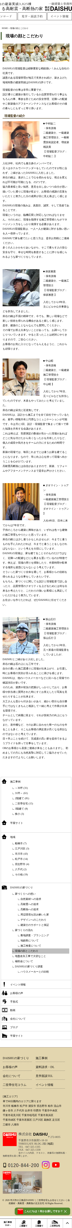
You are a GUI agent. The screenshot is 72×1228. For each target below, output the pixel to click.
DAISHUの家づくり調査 (29, 966)
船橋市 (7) (21, 843)
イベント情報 (18, 984)
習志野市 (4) (22, 864)
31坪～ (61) (21, 793)
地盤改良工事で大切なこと (30, 956)
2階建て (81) (22, 798)
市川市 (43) (21, 853)
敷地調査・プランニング (34, 935)
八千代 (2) (21, 869)
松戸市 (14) (21, 859)
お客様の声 (16, 993)
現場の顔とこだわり (24, 36)
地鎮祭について (29, 940)
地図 (50, 1143)
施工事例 (15, 781)
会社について (18, 1018)
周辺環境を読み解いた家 (34, 914)
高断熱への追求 (29, 909)
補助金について (24, 961)
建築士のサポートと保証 (34, 925)
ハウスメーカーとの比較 (34, 971)
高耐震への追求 (29, 904)
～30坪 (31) (21, 788)
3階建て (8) (21, 808)
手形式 (14, 1001)
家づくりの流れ (24, 930)
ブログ (14, 1027)
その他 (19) (21, 874)
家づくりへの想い (25, 893)
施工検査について (30, 945)
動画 (12, 1010)
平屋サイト (16, 823)
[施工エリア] (10, 1096)
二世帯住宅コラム (14, 1084)
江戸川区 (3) (22, 848)
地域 (12, 837)
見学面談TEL (44, 1075)
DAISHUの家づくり (21, 887)
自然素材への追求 (30, 899)
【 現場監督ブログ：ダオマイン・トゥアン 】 (56, 509)
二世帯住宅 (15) (24, 803)
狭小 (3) (19, 814)
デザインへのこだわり (33, 919)
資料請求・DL (45, 1067)
